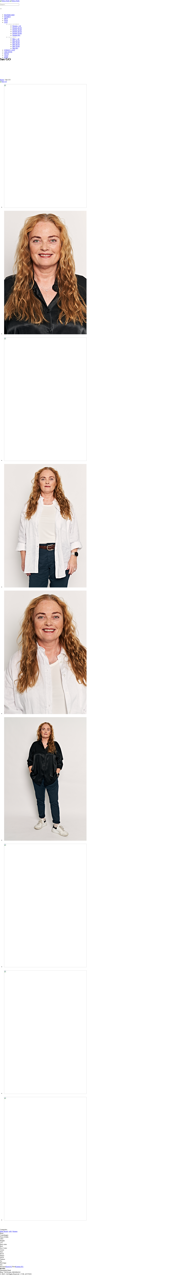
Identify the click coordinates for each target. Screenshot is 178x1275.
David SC (9, 1266)
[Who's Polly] (10, 1)
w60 (10, 1231)
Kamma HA (19, 1266)
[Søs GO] (3, 81)
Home (2, 80)
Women (14, 1231)
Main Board (4, 1231)
